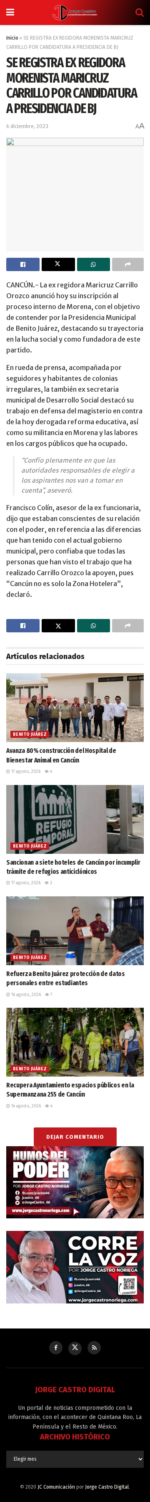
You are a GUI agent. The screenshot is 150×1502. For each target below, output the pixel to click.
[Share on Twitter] (58, 264)
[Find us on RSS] (94, 1347)
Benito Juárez (30, 734)
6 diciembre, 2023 (27, 126)
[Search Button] (139, 12)
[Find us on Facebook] (55, 1347)
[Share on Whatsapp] (93, 264)
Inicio (12, 38)
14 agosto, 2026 (25, 1106)
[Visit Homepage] (75, 12)
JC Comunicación (56, 1487)
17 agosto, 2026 (25, 771)
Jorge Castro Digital (107, 1487)
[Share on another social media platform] (128, 264)
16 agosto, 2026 (25, 994)
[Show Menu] (10, 12)
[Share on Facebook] (23, 264)
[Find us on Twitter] (75, 1348)
